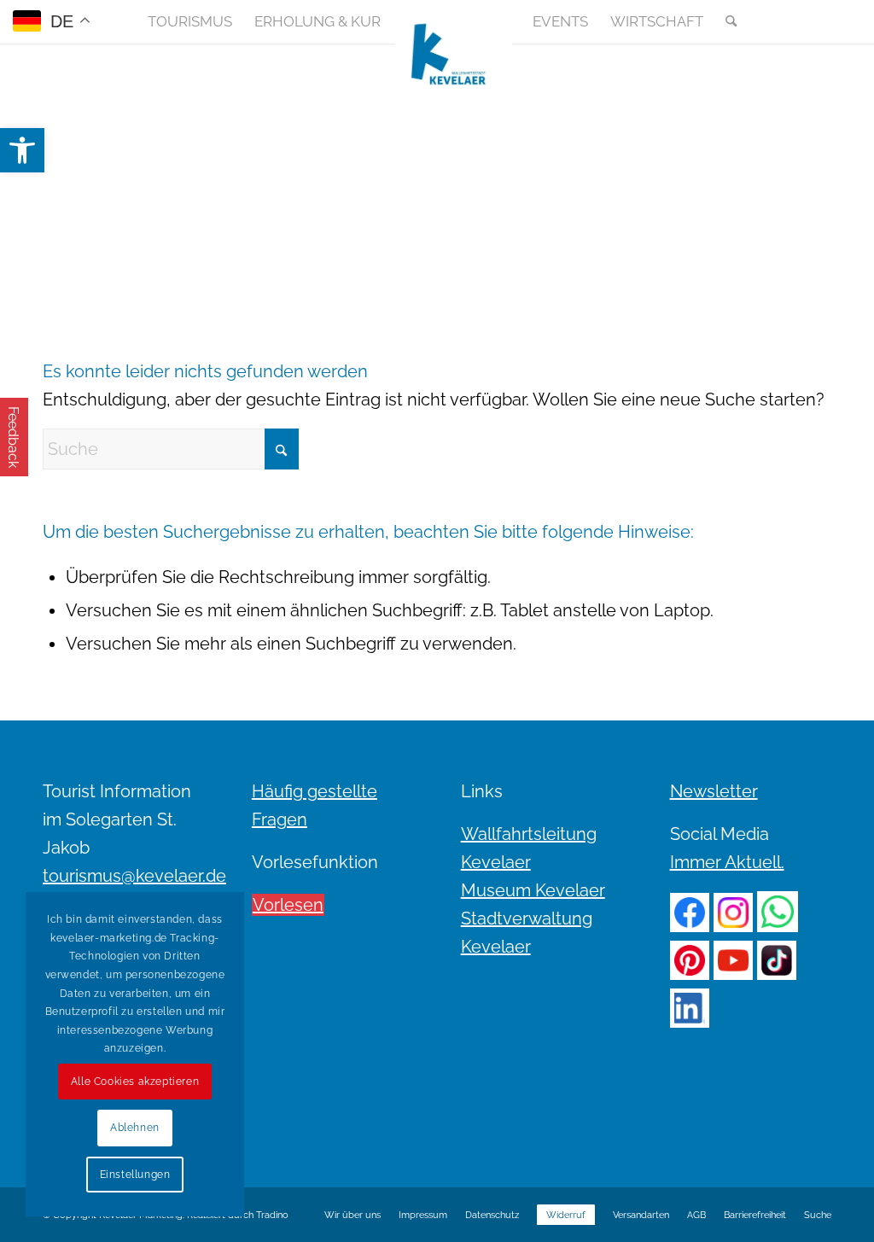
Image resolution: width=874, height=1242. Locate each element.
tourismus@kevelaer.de (134, 876)
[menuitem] (190, 21)
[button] (22, 150)
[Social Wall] (817, 21)
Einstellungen (135, 1175)
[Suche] (725, 21)
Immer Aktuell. (727, 862)
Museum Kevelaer (533, 890)
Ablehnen (135, 1128)
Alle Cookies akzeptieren (135, 1081)
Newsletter (714, 791)
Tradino (272, 1215)
